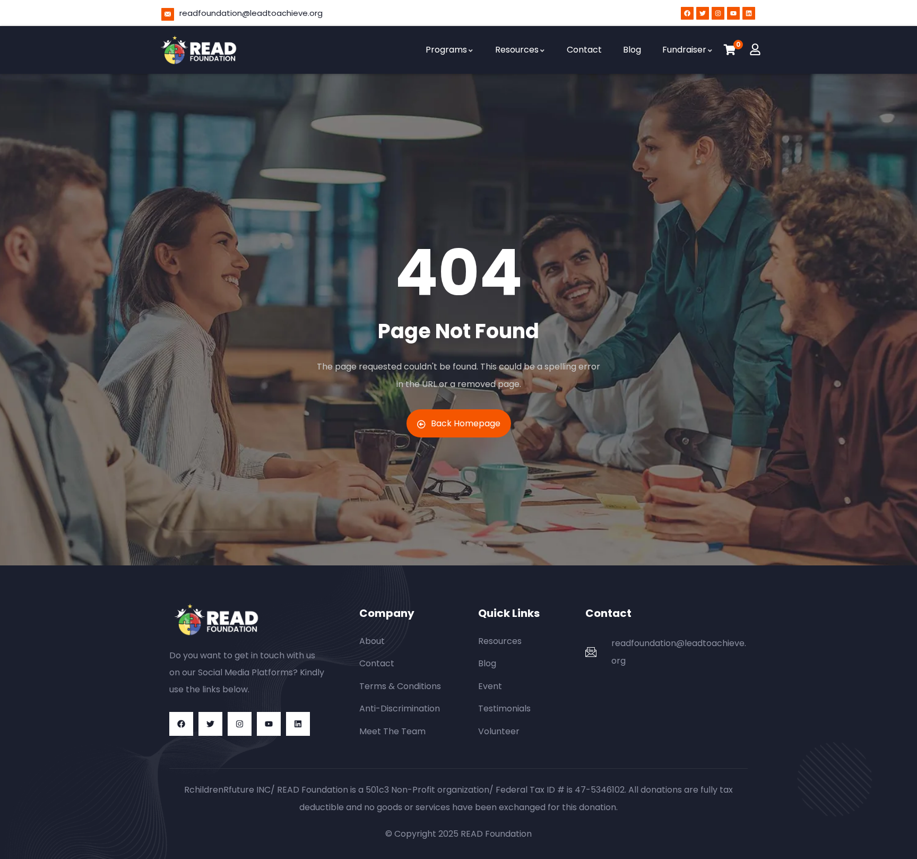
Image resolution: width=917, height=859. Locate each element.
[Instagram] (718, 13)
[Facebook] (687, 13)
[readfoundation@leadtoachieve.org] (167, 14)
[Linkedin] (748, 13)
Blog (632, 50)
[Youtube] (733, 13)
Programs (446, 50)
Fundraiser (684, 50)
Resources (517, 50)
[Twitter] (702, 13)
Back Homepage (465, 423)
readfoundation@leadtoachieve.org (251, 13)
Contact (584, 50)
